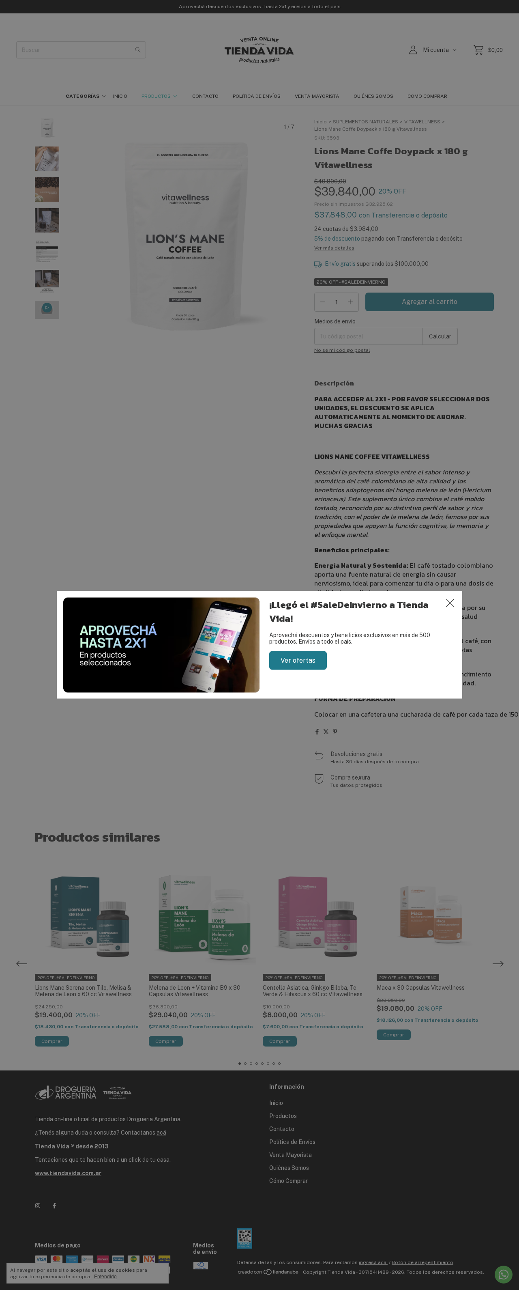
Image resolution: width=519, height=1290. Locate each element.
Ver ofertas (298, 660)
